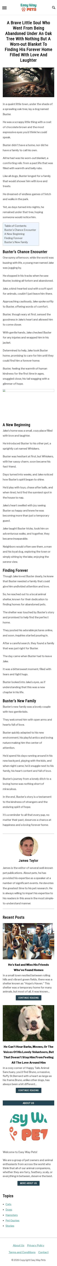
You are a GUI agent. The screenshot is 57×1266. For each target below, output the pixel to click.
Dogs (9, 1209)
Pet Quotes (12, 1220)
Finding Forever (13, 238)
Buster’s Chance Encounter (20, 229)
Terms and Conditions (22, 1252)
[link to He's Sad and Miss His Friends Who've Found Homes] (28, 941)
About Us (18, 1245)
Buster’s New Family (16, 242)
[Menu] (4, 8)
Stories (10, 1225)
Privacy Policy (35, 1245)
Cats (8, 1204)
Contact (43, 1252)
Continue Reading (28, 997)
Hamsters (12, 1215)
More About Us (28, 1183)
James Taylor (28, 861)
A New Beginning (14, 233)
